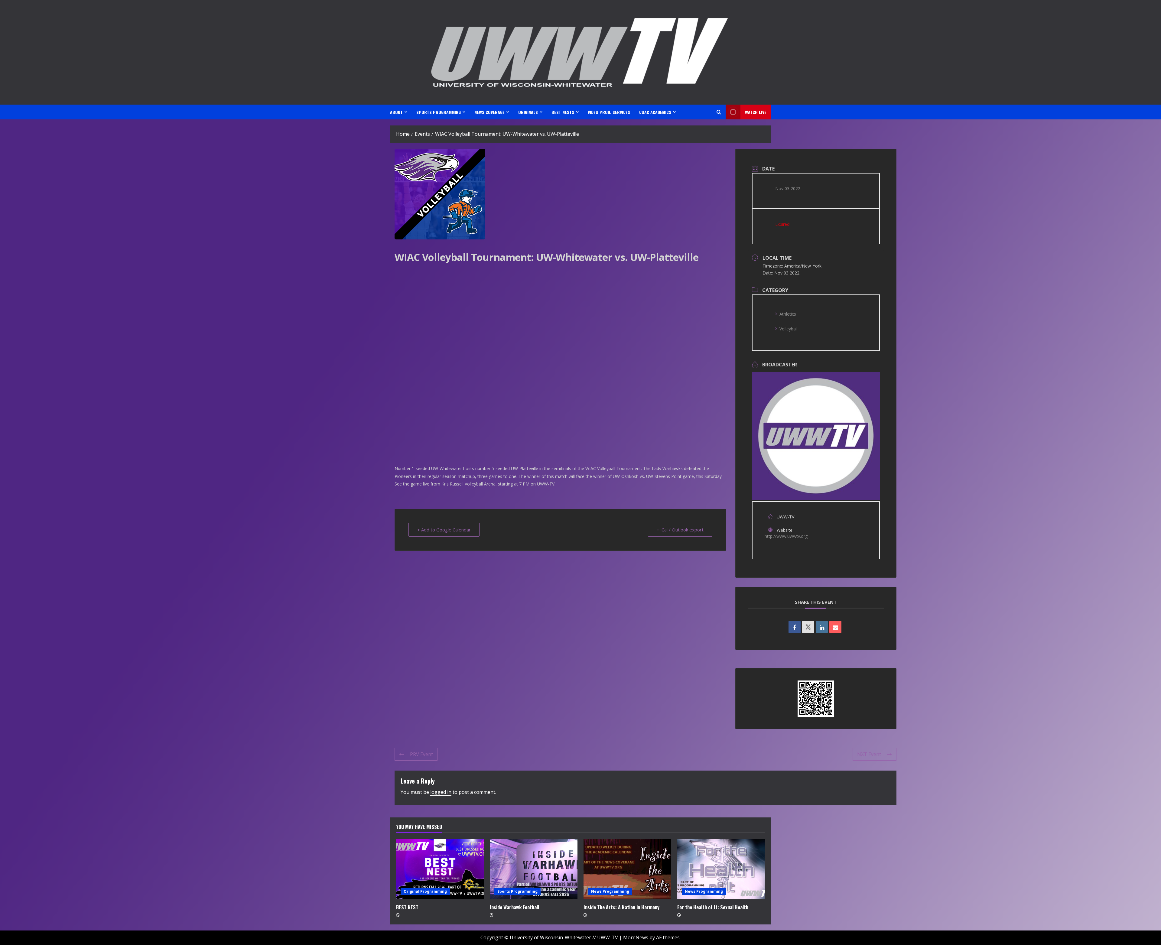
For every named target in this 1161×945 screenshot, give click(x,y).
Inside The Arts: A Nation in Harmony (621, 907)
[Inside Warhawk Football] (533, 869)
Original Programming (425, 891)
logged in (440, 792)
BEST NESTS (562, 112)
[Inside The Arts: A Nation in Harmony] (627, 869)
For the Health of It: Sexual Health (712, 907)
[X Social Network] (808, 627)
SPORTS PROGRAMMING (438, 112)
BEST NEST (407, 907)
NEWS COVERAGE (489, 112)
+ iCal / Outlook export (680, 530)
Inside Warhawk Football (514, 907)
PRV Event (421, 754)
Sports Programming (517, 891)
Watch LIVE (755, 112)
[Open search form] (719, 112)
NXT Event (869, 754)
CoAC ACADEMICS (655, 112)
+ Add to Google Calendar (444, 530)
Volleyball (788, 329)
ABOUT (396, 112)
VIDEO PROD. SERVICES (609, 112)
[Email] (835, 627)
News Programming (610, 891)
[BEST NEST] (440, 869)
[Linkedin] (822, 627)
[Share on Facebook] (795, 627)
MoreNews (635, 937)
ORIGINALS (528, 112)
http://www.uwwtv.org (786, 536)
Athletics (787, 314)
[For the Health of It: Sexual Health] (721, 869)
